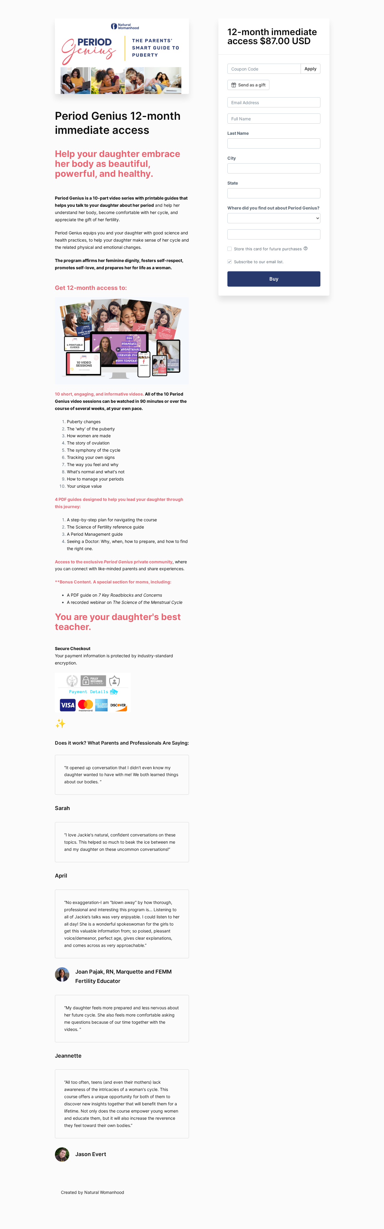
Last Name (238, 133)
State (232, 182)
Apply (310, 68)
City (231, 158)
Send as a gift (252, 84)
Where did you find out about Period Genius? (273, 207)
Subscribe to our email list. (259, 261)
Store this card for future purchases (271, 248)
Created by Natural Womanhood (92, 1192)
